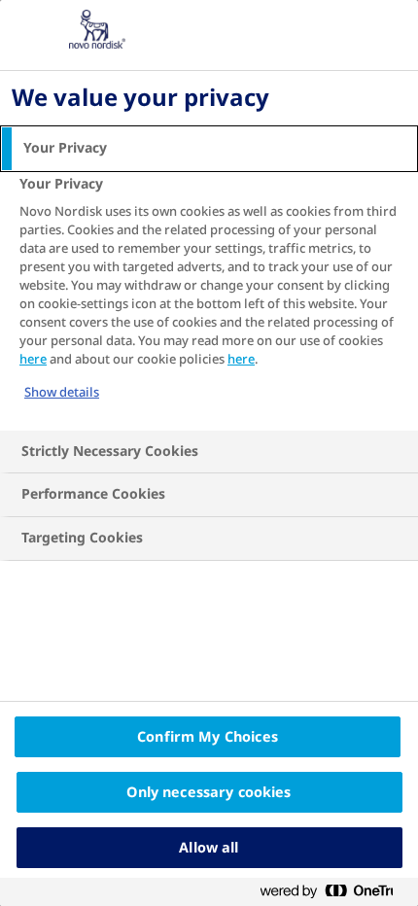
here (33, 359)
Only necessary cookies (208, 792)
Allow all (208, 847)
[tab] (209, 148)
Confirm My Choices (207, 737)
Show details (61, 392)
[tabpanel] (211, 300)
